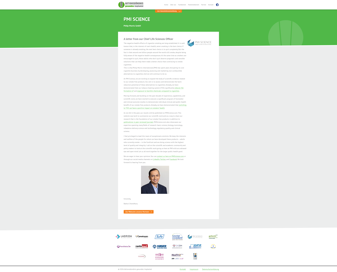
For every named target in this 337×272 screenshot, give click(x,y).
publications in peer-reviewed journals (138, 122)
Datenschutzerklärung (210, 269)
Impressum (194, 269)
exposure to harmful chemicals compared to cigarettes (158, 91)
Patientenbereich (193, 5)
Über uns (173, 5)
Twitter (163, 159)
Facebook (173, 159)
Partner (203, 5)
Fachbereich (182, 5)
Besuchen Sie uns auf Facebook (217, 4)
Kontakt (210, 5)
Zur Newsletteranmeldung (167, 11)
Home (166, 5)
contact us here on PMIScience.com (170, 156)
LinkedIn (156, 159)
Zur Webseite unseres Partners (137, 212)
